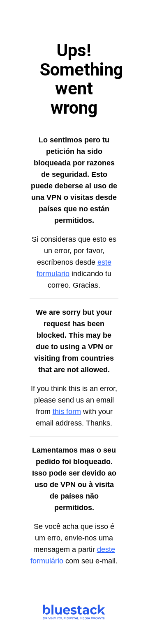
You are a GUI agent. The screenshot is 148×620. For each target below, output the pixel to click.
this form (67, 411)
